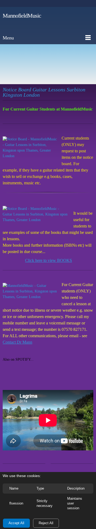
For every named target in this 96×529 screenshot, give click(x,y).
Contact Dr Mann (17, 342)
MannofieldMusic (22, 15)
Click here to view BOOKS (48, 260)
